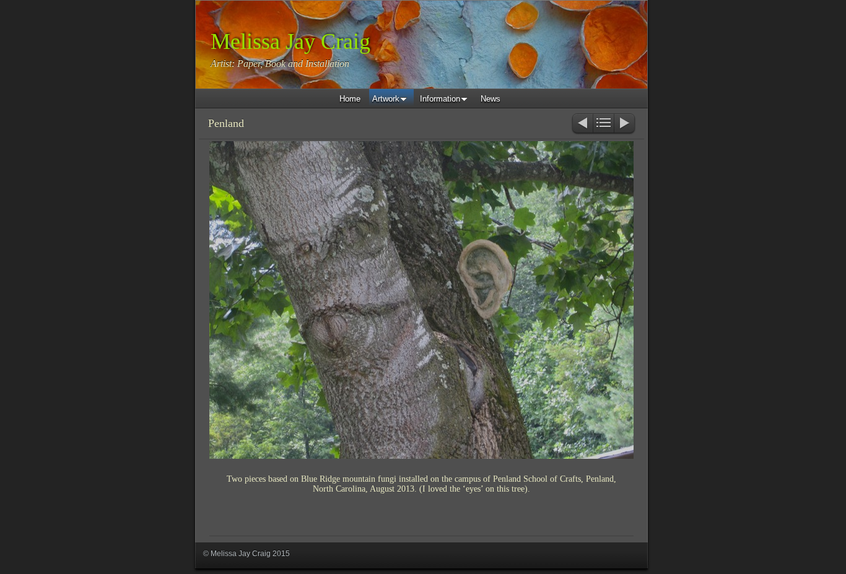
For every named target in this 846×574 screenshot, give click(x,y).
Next (625, 124)
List (603, 124)
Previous (582, 124)
